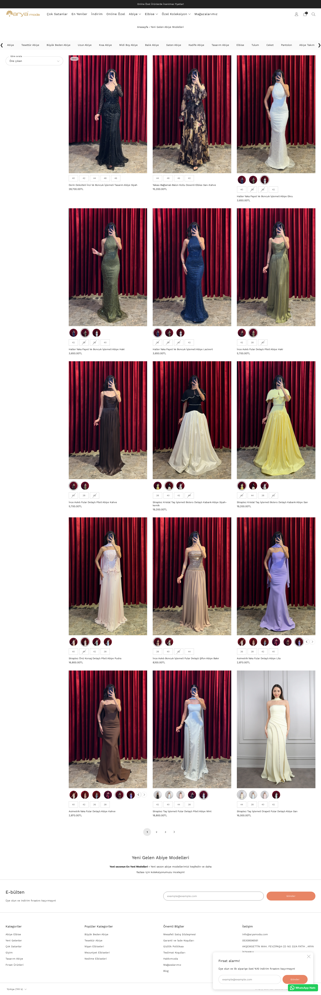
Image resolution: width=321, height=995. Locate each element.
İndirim (97, 14)
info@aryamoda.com (255, 934)
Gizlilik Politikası (173, 946)
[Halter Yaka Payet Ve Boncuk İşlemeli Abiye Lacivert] (192, 267)
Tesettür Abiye (93, 940)
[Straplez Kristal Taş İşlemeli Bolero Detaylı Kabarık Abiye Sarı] (276, 420)
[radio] (73, 178)
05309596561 (250, 940)
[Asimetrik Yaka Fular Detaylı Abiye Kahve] (108, 729)
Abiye (133, 14)
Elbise (150, 14)
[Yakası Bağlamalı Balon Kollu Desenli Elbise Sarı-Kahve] (192, 114)
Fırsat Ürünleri (15, 964)
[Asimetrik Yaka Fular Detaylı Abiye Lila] (276, 576)
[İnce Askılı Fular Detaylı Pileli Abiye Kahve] (108, 420)
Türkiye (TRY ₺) (15, 989)
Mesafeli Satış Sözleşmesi (179, 934)
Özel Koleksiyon (174, 14)
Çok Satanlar (57, 14)
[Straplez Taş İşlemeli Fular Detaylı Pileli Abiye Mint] (192, 729)
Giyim (9, 952)
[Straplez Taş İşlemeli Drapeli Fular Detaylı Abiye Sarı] (276, 729)
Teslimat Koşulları (174, 952)
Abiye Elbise (13, 934)
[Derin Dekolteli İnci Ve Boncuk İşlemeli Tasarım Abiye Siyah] (108, 114)
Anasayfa (142, 26)
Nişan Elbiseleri (94, 946)
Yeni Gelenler (14, 940)
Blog (165, 970)
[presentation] (306, 641)
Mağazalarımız (206, 14)
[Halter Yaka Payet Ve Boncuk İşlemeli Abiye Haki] (108, 267)
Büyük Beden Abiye (96, 934)
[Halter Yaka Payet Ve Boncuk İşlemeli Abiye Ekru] (276, 114)
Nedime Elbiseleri (96, 958)
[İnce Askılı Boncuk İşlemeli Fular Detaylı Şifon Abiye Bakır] (192, 576)
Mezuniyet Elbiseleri (97, 952)
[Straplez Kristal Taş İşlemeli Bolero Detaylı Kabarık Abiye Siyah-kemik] (192, 420)
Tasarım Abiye (14, 958)
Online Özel (115, 14)
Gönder (291, 896)
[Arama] (313, 14)
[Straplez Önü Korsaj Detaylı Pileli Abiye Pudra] (108, 576)
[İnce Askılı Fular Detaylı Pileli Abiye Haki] (276, 267)
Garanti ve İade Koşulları (178, 940)
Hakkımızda (170, 958)
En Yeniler (79, 14)
